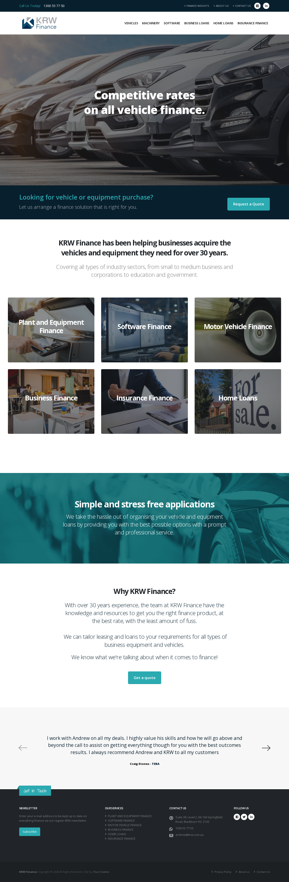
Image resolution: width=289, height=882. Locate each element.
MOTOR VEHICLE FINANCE (124, 825)
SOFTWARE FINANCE (121, 821)
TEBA (155, 764)
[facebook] (257, 6)
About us (243, 871)
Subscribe (30, 832)
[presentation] (22, 747)
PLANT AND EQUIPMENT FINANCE (129, 816)
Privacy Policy (222, 871)
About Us (222, 5)
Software (172, 23)
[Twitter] (244, 817)
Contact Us (243, 5)
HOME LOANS (116, 834)
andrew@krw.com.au (189, 835)
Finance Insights (199, 5)
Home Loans (223, 23)
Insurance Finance (253, 23)
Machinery (151, 23)
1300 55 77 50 (54, 6)
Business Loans (196, 23)
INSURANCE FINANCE (121, 839)
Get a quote (145, 677)
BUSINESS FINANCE (120, 830)
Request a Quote (248, 204)
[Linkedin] (266, 6)
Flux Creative (101, 871)
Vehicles (131, 23)
